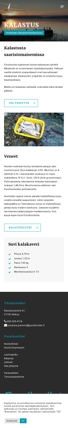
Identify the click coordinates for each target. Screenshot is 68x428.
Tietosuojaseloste (14, 376)
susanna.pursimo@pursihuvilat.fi (26, 325)
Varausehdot (11, 373)
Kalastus (9, 358)
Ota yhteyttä (11, 366)
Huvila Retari (11, 344)
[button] (62, 6)
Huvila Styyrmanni (14, 347)
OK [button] (23, 421)
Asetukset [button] (12, 421)
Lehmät (8, 362)
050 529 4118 (14, 321)
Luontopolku (11, 354)
